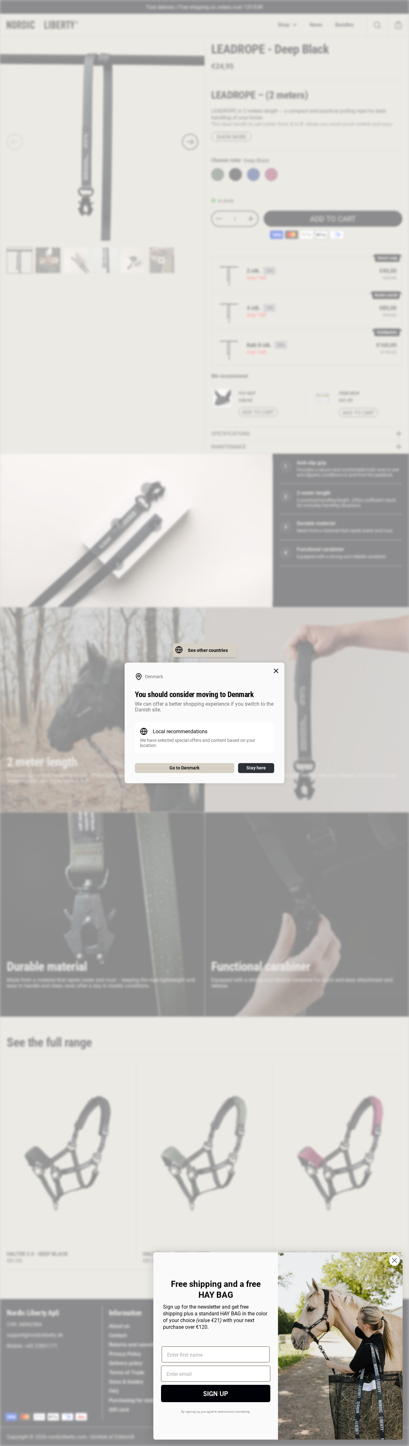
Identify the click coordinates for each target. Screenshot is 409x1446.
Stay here (256, 767)
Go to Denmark (184, 767)
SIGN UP (215, 1393)
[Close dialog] (394, 1260)
